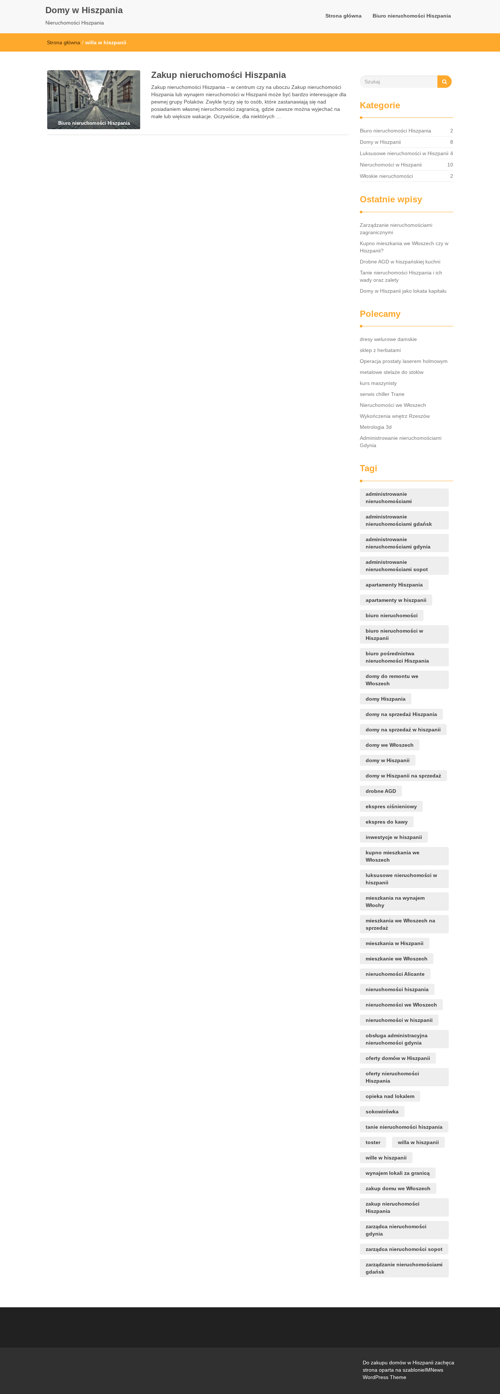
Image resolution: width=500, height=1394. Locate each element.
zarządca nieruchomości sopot (404, 1249)
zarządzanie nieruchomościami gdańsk (404, 1268)
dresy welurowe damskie (388, 339)
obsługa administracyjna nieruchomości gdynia (397, 1039)
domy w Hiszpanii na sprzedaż (403, 776)
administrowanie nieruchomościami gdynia (398, 543)
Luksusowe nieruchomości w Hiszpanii (404, 153)
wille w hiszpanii (386, 1158)
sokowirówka (382, 1111)
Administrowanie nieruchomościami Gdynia (400, 441)
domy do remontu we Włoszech (392, 679)
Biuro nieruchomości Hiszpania (412, 16)
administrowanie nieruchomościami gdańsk (399, 520)
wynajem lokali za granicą (398, 1173)
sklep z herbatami (380, 350)
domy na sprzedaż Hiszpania (401, 714)
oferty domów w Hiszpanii (398, 1058)
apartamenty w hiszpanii (396, 600)
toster (373, 1142)
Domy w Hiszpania (84, 10)
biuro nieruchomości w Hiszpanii (394, 634)
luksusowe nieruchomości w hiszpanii (401, 878)
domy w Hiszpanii (388, 760)
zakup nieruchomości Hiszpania (392, 1207)
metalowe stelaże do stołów (391, 372)
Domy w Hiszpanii (380, 142)
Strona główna (343, 16)
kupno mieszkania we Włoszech (392, 856)
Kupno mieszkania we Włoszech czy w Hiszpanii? (404, 247)
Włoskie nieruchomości (386, 176)
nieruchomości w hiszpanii (399, 1020)
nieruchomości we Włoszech (401, 1005)
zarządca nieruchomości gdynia (396, 1230)
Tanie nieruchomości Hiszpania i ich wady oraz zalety (401, 276)
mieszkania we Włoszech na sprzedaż (400, 924)
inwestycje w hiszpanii (394, 837)
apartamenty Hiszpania (394, 585)
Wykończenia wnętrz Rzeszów (395, 416)
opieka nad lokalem (390, 1096)
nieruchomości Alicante (395, 974)
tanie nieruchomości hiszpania (404, 1127)
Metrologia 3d (376, 427)
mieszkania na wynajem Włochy (395, 901)
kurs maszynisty (378, 383)
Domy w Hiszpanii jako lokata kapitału (403, 291)
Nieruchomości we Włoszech (393, 405)
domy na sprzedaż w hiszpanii (403, 729)
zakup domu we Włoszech (398, 1188)
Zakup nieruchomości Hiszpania (218, 75)
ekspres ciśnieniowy (391, 806)
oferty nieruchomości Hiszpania (392, 1077)
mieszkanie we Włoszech (397, 959)
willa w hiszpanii (418, 1142)
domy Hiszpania (386, 699)
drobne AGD (381, 791)
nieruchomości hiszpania (397, 989)
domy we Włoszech (390, 745)
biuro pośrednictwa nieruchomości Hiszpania (397, 657)
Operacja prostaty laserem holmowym (404, 361)
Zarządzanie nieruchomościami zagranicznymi (396, 228)
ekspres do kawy (387, 822)
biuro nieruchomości (392, 615)
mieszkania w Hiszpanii (394, 943)
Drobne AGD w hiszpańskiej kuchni (400, 262)
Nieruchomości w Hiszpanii (391, 165)
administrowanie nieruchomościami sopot (397, 565)
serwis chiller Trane (382, 394)
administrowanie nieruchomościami (389, 497)
